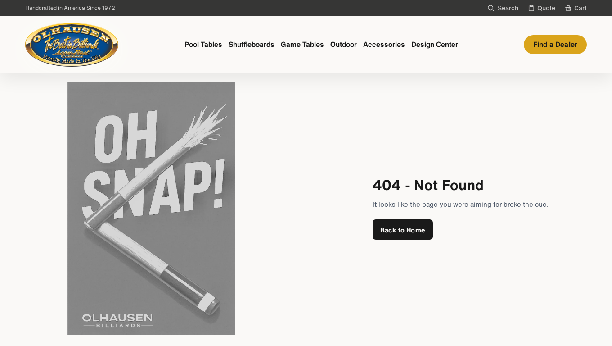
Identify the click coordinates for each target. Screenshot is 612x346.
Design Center (434, 44)
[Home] (71, 45)
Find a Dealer (555, 44)
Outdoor (343, 44)
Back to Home (402, 230)
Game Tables (302, 44)
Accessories (384, 44)
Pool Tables (203, 44)
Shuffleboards (251, 44)
